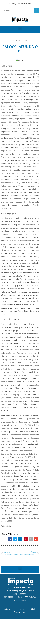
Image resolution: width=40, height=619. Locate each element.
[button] (20, 28)
